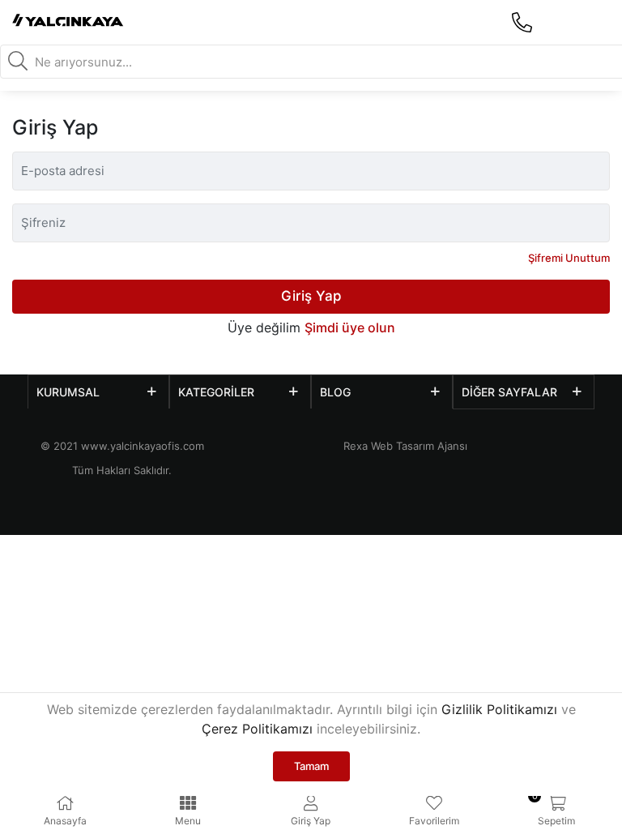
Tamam (311, 765)
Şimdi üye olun (350, 327)
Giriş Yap (311, 296)
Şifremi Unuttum (569, 257)
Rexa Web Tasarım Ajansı (405, 445)
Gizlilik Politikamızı (499, 709)
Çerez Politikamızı (257, 729)
